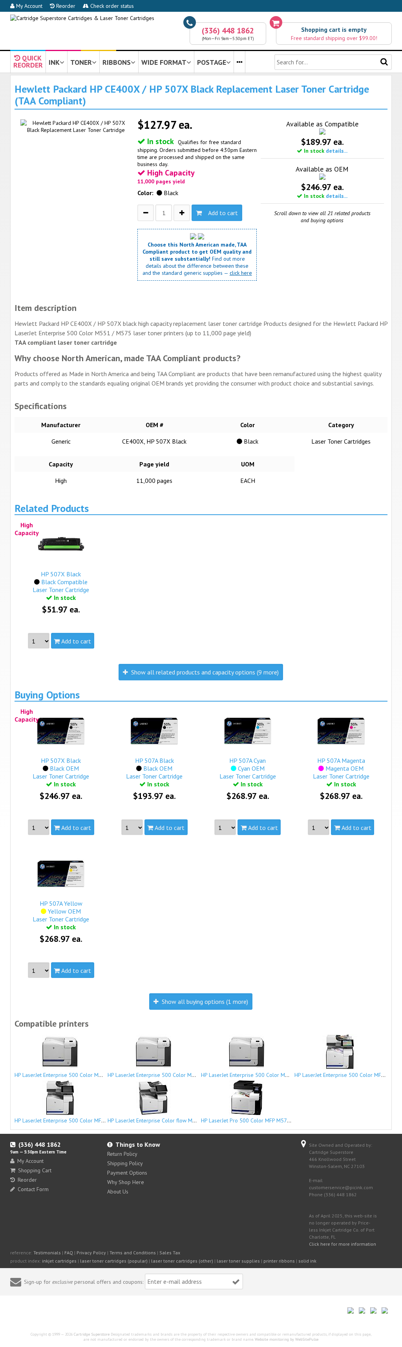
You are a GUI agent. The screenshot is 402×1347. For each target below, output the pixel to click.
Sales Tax (169, 1253)
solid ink (307, 1261)
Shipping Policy (125, 1163)
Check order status (111, 5)
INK (54, 62)
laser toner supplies (238, 1261)
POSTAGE (211, 62)
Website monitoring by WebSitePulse (286, 1339)
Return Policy (122, 1153)
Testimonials (47, 1253)
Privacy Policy (91, 1253)
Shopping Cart (34, 1170)
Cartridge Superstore (92, 1334)
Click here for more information (342, 1244)
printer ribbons (279, 1261)
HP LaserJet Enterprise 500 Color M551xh (250, 1074)
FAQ (68, 1253)
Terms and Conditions (133, 1253)
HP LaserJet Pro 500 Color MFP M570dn (248, 1120)
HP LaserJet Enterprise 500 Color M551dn (64, 1074)
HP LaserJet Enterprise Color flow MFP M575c (162, 1120)
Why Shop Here (125, 1182)
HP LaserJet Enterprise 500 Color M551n (156, 1074)
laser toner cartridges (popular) (114, 1261)
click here (241, 272)
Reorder (65, 5)
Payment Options (127, 1172)
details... (336, 150)
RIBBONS (116, 62)
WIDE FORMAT (163, 62)
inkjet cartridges (59, 1261)
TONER (81, 62)
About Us (117, 1191)
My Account (28, 5)
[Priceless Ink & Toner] (82, 18)
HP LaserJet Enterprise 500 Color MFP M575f (68, 1120)
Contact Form (33, 1189)
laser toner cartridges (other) (182, 1261)
